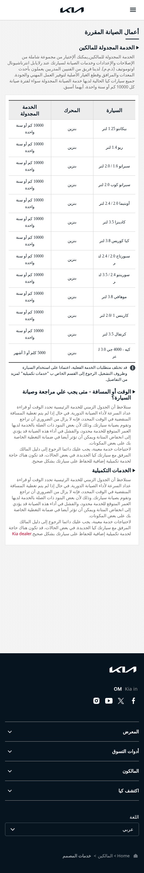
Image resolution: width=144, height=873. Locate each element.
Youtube (109, 701)
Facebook (134, 701)
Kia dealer (21, 534)
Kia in (126, 689)
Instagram (96, 701)
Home (123, 856)
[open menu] (133, 9)
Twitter (121, 701)
